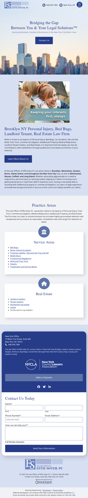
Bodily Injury (15, 256)
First (7, 411)
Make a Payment (44, 377)
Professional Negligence (20, 258)
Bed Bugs (14, 247)
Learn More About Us (18, 158)
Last (46, 411)
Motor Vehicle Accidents (20, 250)
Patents (13, 264)
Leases (13, 307)
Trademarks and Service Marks (23, 267)
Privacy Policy (58, 490)
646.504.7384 (52, 5)
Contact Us (44, 40)
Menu (79, 6)
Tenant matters (16, 302)
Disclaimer (47, 490)
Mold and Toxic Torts (19, 261)
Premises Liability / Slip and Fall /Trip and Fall (29, 253)
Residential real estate (19, 304)
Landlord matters (17, 299)
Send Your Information (44, 448)
